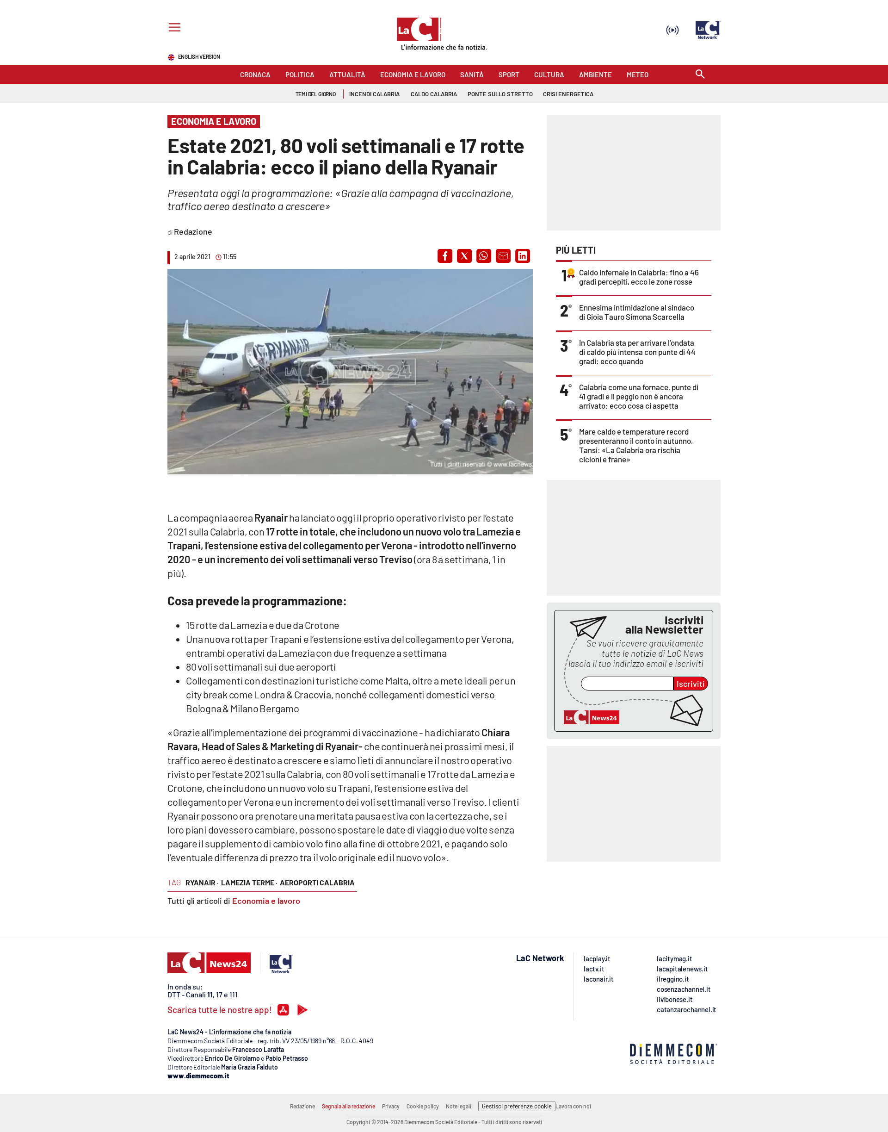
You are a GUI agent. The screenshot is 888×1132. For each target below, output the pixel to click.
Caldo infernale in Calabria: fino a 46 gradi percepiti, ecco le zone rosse (639, 276)
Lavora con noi (573, 1106)
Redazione (302, 1106)
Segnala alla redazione (348, 1106)
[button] (445, 256)
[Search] (700, 74)
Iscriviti (691, 683)
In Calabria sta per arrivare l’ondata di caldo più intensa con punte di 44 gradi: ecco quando (637, 352)
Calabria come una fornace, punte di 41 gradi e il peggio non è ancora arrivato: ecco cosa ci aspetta (638, 396)
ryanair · (202, 882)
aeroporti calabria (317, 882)
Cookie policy (423, 1106)
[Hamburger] (172, 28)
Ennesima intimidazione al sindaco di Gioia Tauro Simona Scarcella (636, 312)
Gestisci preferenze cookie (517, 1106)
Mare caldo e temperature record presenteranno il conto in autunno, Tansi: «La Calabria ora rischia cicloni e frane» (636, 445)
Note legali (458, 1106)
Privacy (391, 1106)
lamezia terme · (249, 882)
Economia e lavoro (266, 901)
